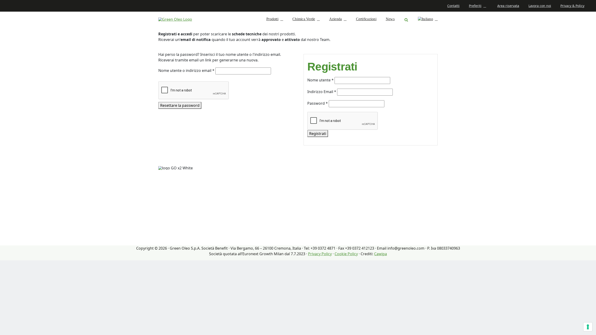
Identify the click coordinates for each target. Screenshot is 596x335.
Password (317, 103)
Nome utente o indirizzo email (186, 70)
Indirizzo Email (321, 91)
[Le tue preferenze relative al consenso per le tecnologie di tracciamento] (587, 326)
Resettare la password (180, 105)
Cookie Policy (346, 253)
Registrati (317, 133)
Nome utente (320, 80)
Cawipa (380, 253)
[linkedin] (8, 6)
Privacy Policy (320, 253)
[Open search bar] (406, 19)
